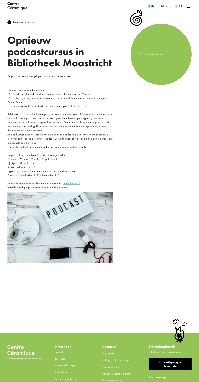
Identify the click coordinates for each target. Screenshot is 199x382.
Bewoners (60, 358)
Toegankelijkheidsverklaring (116, 373)
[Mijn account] (171, 6)
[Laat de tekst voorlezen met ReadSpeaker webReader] (151, 6)
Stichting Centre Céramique (116, 360)
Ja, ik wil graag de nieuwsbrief (170, 364)
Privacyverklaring (111, 367)
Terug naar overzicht (23, 21)
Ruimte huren (61, 372)
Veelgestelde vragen (65, 365)
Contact (59, 352)
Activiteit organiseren (65, 379)
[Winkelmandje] (175, 6)
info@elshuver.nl (71, 183)
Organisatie (108, 353)
